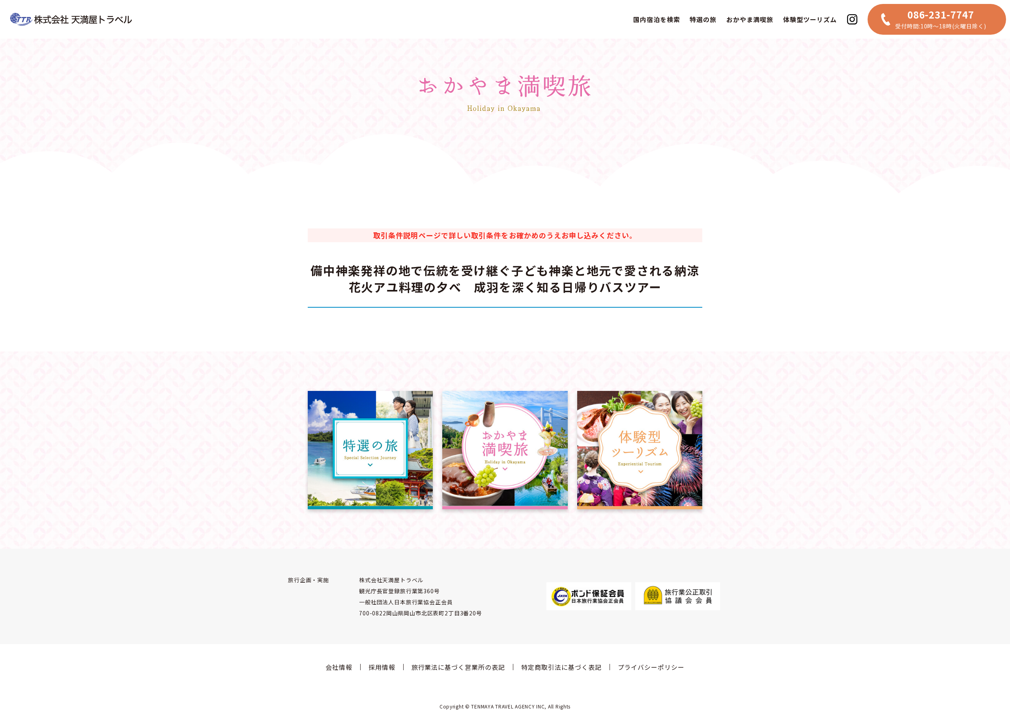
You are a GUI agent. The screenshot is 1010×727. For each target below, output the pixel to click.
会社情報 (338, 667)
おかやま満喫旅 (749, 19)
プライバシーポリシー (651, 667)
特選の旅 (703, 19)
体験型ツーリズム (810, 19)
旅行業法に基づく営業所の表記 (458, 667)
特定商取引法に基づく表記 (561, 667)
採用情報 (381, 667)
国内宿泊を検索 (656, 19)
